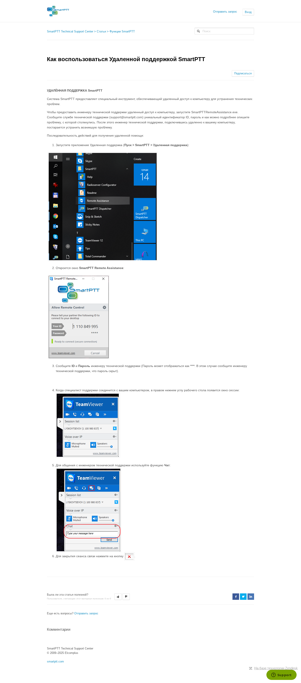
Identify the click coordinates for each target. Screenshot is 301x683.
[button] (118, 596)
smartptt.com (55, 661)
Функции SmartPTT (122, 31)
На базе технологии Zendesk (276, 668)
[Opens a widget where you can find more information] (281, 675)
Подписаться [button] (243, 73)
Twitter (243, 596)
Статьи (101, 31)
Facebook (235, 596)
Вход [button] (248, 12)
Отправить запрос (225, 11)
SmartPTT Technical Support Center (70, 31)
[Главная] (58, 11)
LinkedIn (250, 596)
